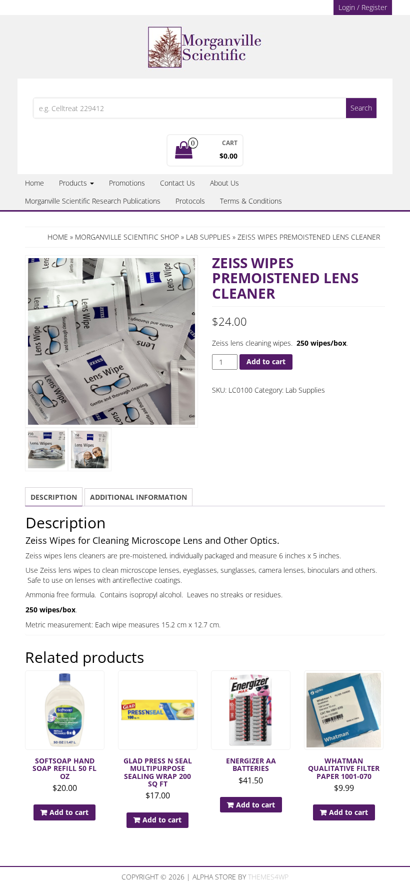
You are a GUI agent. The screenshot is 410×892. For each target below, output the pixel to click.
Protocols (190, 201)
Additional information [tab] (138, 497)
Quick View (99, 685)
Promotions (127, 183)
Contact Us (177, 183)
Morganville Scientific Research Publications (92, 201)
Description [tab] (53, 497)
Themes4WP (268, 876)
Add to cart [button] (69, 812)
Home (34, 183)
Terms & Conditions (251, 201)
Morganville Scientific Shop (127, 237)
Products (74, 183)
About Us (224, 183)
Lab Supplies (208, 237)
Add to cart (266, 361)
